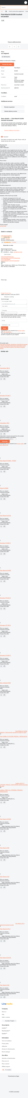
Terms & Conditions (6, 1040)
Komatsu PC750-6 (5, 625)
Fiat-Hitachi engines (9, 347)
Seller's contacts (6, 1017)
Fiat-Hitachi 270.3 (5, 929)
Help (3, 1014)
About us (4, 1011)
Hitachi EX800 (4, 488)
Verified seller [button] (7, 237)
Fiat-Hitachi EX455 (5, 570)
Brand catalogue (6, 1051)
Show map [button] (3, 279)
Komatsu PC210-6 (5, 598)
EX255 (16, 71)
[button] (25, 2)
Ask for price (7, 56)
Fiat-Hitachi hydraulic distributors (8, 344)
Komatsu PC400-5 (5, 655)
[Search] (25, 7)
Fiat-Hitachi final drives (11, 345)
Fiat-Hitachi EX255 (5, 819)
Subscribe (5, 441)
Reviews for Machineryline (8, 1049)
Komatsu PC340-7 (5, 395)
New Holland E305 (5, 683)
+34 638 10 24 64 (17, 252)
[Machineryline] (6, 11)
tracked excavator (18, 74)
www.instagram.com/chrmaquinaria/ (10, 260)
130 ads (8, 238)
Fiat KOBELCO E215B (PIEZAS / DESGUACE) (13, 736)
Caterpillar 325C (4, 423)
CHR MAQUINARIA (6, 235)
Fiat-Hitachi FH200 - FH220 (8, 461)
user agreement (7, 332)
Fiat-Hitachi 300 (4, 985)
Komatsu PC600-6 (5, 543)
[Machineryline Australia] (10, 2)
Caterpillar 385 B (5, 368)
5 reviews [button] (14, 242)
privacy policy (21, 330)
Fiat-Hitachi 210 (4, 876)
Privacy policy (5, 1043)
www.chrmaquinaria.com (7, 256)
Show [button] (11, 252)
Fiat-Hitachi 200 (4, 848)
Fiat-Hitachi (17, 67)
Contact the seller (7, 64)
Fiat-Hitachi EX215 (5, 515)
